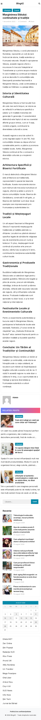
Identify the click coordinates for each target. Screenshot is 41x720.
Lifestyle (7, 10)
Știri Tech (7, 699)
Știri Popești (8, 647)
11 (10, 618)
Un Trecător (8, 669)
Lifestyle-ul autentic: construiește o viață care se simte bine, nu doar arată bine (26, 479)
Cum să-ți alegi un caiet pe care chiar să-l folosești (27, 421)
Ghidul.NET (7, 639)
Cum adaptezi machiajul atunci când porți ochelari (24, 540)
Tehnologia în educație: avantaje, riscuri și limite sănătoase (23, 517)
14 (26, 618)
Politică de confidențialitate (20, 711)
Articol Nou (8, 682)
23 (36, 622)
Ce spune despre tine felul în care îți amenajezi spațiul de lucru (27, 450)
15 (31, 618)
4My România (9, 665)
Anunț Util (7, 660)
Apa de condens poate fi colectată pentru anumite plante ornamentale (24, 529)
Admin (15, 397)
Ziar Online (7, 643)
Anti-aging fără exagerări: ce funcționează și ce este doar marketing (25, 577)
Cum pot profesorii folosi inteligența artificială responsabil (24, 565)
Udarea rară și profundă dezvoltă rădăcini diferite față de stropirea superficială (25, 553)
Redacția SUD (9, 652)
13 (21, 618)
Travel (16, 10)
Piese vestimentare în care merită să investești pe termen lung (24, 589)
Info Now (7, 695)
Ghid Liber (7, 678)
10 (5, 618)
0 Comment (22, 21)
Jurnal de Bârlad (10, 703)
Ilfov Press (7, 656)
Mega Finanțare (9, 673)
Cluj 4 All (6, 686)
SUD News (7, 690)
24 (5, 626)
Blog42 (20, 3)
